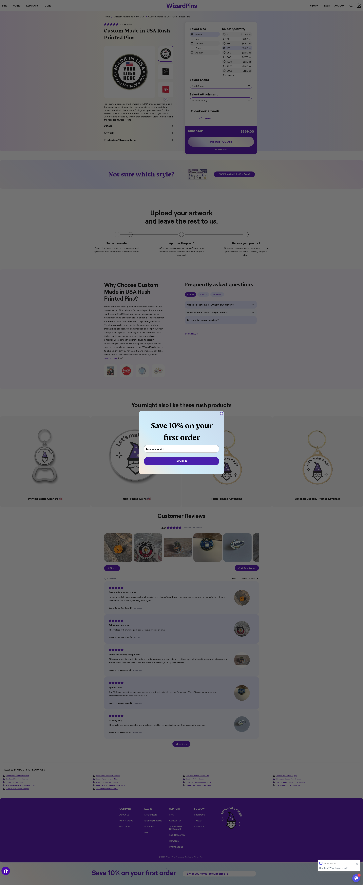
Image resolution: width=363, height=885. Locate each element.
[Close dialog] (221, 413)
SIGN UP (181, 461)
